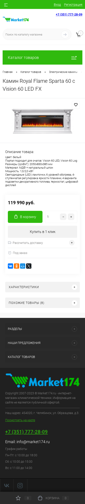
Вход (57, 4)
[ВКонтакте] (10, 266)
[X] (28, 266)
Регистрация (73, 4)
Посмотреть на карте (20, 420)
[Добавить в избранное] (76, 105)
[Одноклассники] (16, 266)
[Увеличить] (42, 121)
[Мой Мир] (22, 266)
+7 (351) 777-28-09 (69, 14)
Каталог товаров (23, 57)
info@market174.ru (33, 441)
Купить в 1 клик (42, 232)
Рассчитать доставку (28, 243)
